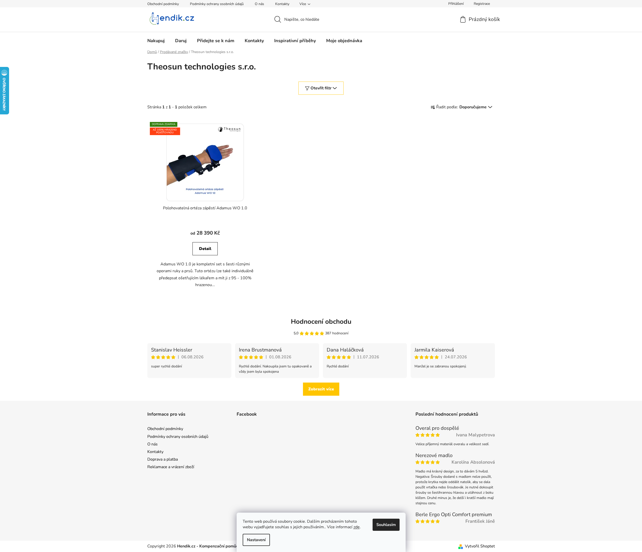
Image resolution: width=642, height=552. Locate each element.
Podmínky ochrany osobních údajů (217, 4)
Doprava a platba (162, 459)
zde (356, 527)
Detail (205, 249)
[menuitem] (156, 40)
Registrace (482, 3)
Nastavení (256, 540)
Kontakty (282, 4)
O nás (259, 4)
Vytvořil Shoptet (480, 546)
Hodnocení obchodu (321, 321)
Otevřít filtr (321, 88)
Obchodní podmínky (163, 4)
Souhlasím (386, 525)
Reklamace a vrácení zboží (170, 467)
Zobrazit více (321, 389)
